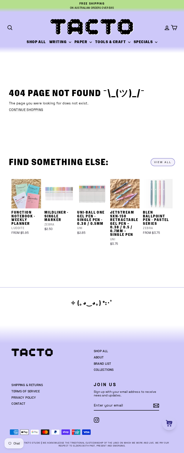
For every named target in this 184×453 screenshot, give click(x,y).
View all (162, 162)
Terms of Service (25, 391)
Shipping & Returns (27, 385)
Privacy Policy (23, 397)
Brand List (102, 363)
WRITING (58, 42)
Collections (104, 369)
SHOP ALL (36, 42)
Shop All (101, 351)
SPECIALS (144, 42)
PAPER (81, 42)
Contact (18, 403)
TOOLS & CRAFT (111, 42)
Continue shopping (26, 110)
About (99, 357)
